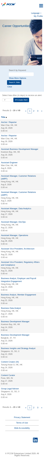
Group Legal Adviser (10, 389)
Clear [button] (9, 87)
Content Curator (8, 375)
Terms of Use (22, 423)
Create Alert (22, 100)
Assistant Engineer (9, 162)
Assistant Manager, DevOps (13, 222)
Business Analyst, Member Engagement (18, 295)
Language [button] (35, 13)
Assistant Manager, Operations (14, 235)
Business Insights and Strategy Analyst (18, 348)
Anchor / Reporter (9, 122)
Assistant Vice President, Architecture (17, 249)
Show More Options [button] (17, 78)
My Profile (38, 16)
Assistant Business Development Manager (19, 149)
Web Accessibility (22, 428)
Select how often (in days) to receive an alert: (22, 95)
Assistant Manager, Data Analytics (16, 208)
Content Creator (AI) (10, 362)
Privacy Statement (22, 417)
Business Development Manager (15, 321)
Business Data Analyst (11, 308)
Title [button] (3, 117)
